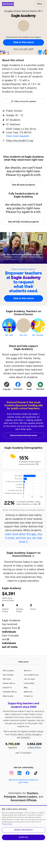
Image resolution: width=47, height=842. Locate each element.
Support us (7, 687)
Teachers (32, 793)
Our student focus (31, 675)
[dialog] (23, 823)
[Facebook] (27, 773)
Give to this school (23, 42)
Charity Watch (17, 734)
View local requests (17, 136)
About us (27, 670)
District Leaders (27, 796)
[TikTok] (35, 773)
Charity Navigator (33, 734)
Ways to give (8, 696)
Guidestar (25, 737)
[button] (7, 386)
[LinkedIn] (19, 773)
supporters (12, 745)
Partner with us (9, 683)
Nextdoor (40, 389)
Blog (25, 687)
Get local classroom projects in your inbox (23, 781)
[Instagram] (11, 773)
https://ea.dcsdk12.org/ (19, 140)
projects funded (34, 745)
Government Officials (24, 800)
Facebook (18, 389)
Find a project (8, 670)
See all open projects (23, 184)
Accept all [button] (23, 837)
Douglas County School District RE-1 (23, 11)
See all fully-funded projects (23, 221)
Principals (10, 796)
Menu (39, 4)
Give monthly (8, 675)
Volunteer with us (10, 692)
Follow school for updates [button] (25, 101)
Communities (29, 683)
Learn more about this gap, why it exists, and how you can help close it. (23, 538)
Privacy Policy (7, 824)
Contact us (28, 696)
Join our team (29, 679)
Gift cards (7, 679)
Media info (28, 692)
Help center (23, 662)
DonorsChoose (8, 4)
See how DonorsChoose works (23, 435)
